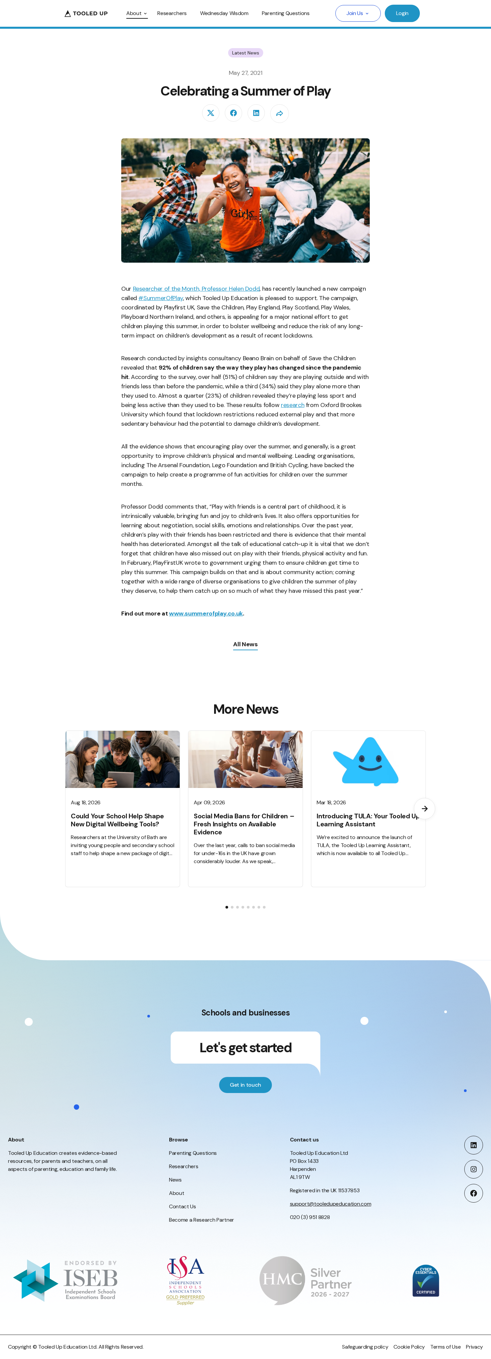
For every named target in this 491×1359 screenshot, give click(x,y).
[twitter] (210, 113)
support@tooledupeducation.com (330, 1203)
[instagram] (473, 1169)
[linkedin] (256, 113)
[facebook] (233, 113)
